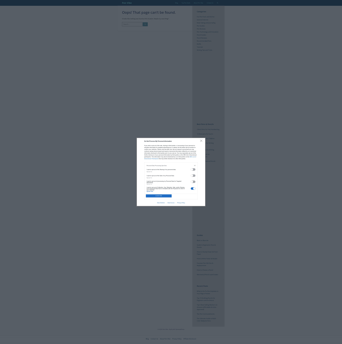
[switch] (193, 169)
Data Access (171, 202)
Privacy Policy (181, 202)
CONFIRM (158, 196)
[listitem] (171, 165)
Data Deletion (161, 202)
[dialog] (171, 172)
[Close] (202, 141)
